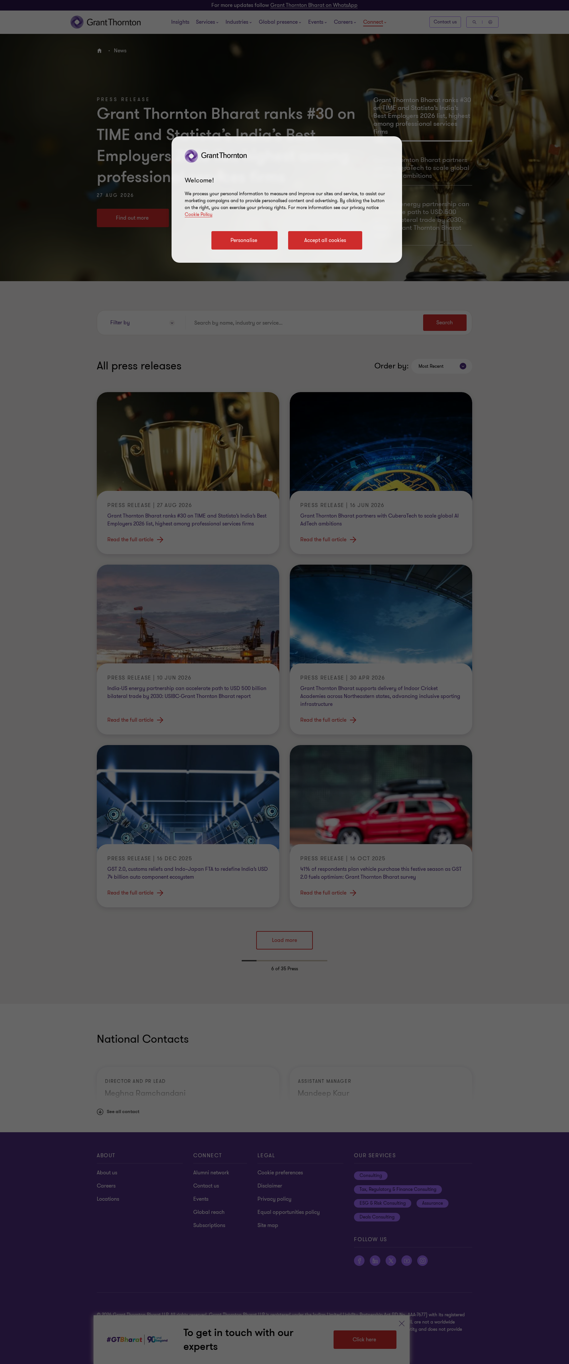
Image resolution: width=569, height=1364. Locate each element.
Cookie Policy (198, 214)
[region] (287, 199)
